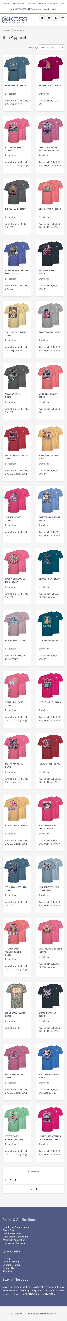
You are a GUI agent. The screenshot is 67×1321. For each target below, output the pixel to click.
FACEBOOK (31, 1294)
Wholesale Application (36, 3)
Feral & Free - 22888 (49, 763)
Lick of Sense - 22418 (50, 640)
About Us (7, 1271)
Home (6, 30)
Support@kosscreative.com (43, 9)
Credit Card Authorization (16, 1227)
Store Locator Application (15, 1236)
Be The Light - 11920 (50, 85)
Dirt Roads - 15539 (15, 85)
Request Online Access (13, 3)
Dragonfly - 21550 (49, 578)
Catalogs (7, 1258)
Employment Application (15, 1243)
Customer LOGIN (56, 3)
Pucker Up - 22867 (15, 640)
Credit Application (12, 1233)
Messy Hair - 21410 (15, 209)
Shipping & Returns (12, 1264)
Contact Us (8, 1268)
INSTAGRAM (48, 1294)
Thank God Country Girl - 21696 (14, 951)
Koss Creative (27, 1313)
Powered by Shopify (46, 1313)
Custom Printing (11, 1261)
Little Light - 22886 (50, 702)
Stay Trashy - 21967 (50, 332)
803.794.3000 (19, 9)
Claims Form (9, 1230)
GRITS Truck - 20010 (50, 209)
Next (32, 1189)
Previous (35, 1171)
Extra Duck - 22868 (16, 825)
